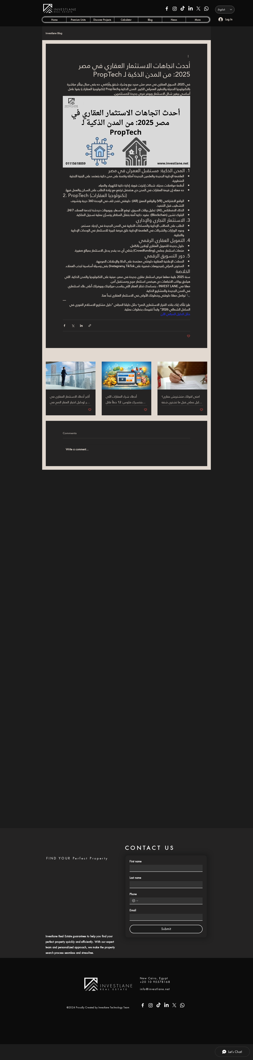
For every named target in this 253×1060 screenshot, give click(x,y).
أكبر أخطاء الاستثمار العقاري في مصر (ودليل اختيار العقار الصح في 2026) (70, 399)
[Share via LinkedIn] (81, 325)
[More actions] (188, 56)
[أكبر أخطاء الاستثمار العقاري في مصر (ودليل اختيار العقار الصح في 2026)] (71, 375)
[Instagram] (174, 8)
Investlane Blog (54, 33)
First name (135, 861)
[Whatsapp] (206, 8)
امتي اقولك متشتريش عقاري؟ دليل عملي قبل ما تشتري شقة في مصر (181, 399)
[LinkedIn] (190, 8)
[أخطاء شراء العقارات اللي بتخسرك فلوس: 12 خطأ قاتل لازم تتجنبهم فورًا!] (126, 375)
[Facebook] (167, 8)
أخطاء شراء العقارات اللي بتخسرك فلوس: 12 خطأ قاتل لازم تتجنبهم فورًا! (124, 399)
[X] (198, 8)
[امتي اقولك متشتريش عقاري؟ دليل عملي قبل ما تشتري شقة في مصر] (182, 375)
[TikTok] (182, 8)
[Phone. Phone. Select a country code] (135, 901)
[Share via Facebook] (64, 325)
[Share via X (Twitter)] (73, 325)
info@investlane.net (155, 989)
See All (203, 355)
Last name (135, 878)
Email (133, 910)
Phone (133, 894)
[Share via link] (89, 325)
